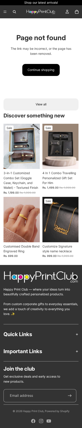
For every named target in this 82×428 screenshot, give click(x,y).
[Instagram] (41, 421)
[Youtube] (48, 421)
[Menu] (5, 12)
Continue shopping (41, 70)
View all (41, 104)
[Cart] (77, 12)
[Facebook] (33, 421)
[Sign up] (69, 395)
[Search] (14, 12)
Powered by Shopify (57, 411)
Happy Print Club (33, 411)
